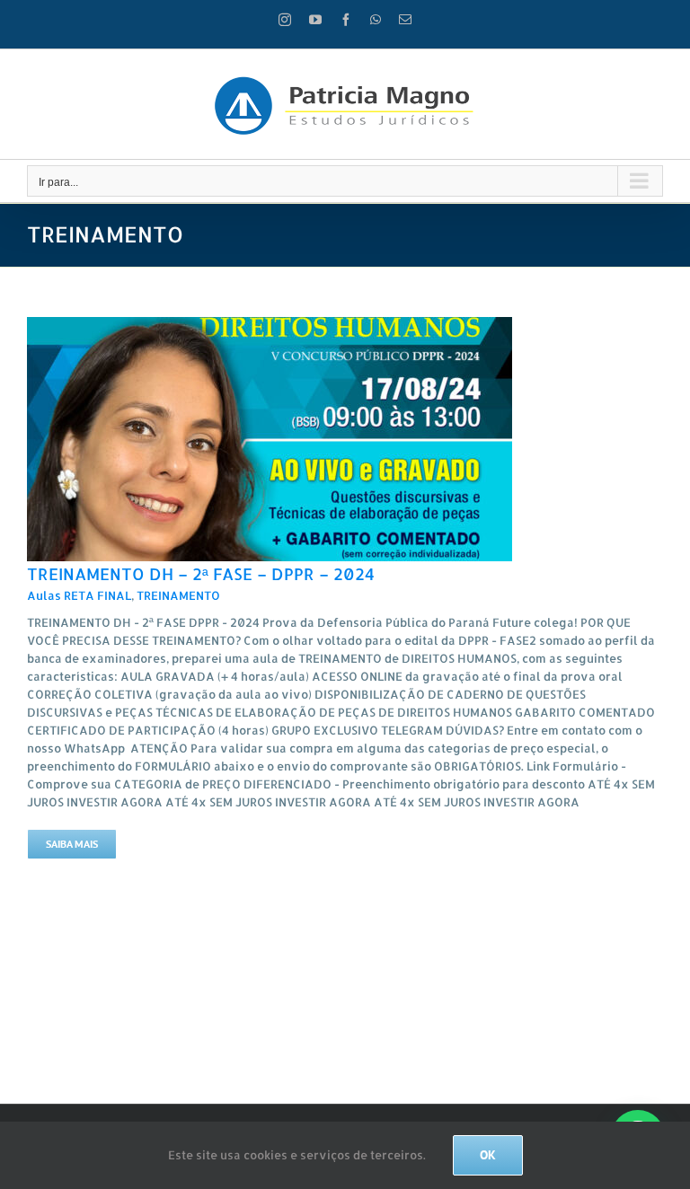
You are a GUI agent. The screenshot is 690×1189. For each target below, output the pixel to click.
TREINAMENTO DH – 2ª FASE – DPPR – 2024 (201, 573)
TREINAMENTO (178, 595)
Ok (488, 1155)
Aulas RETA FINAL (79, 595)
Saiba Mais (72, 843)
